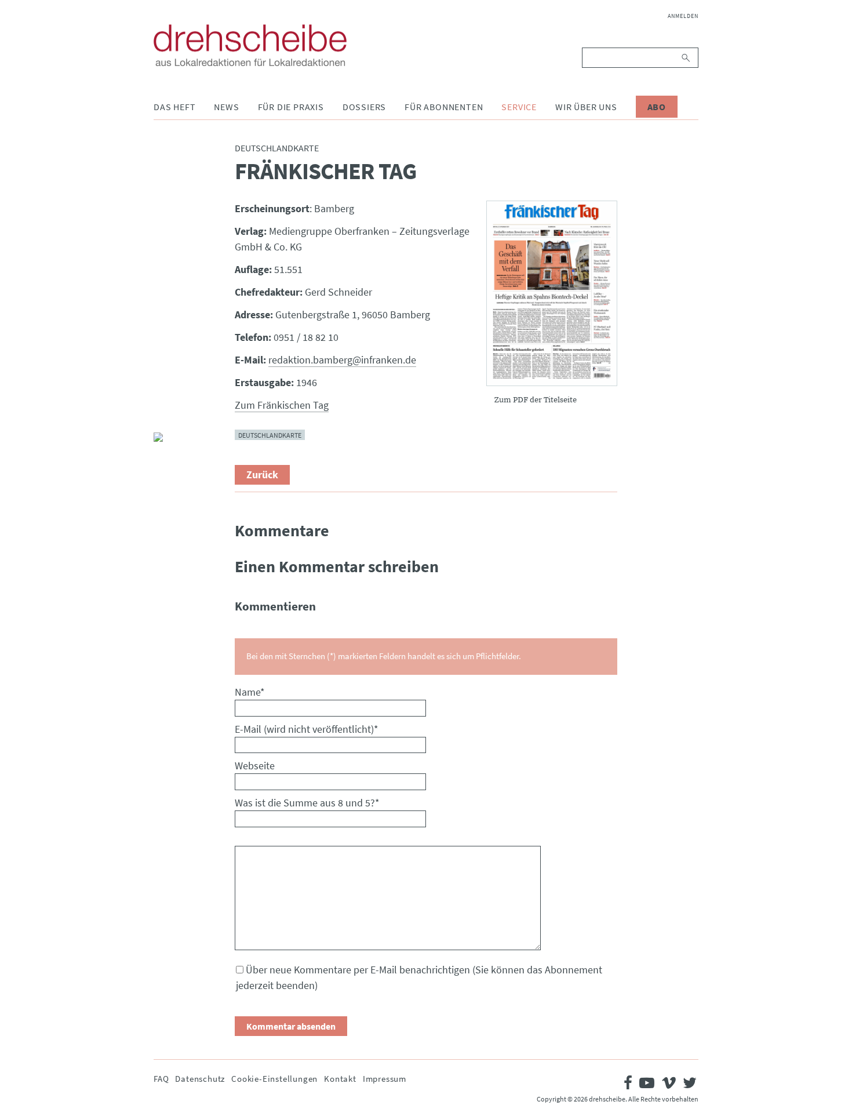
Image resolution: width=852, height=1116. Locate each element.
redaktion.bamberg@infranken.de (342, 359)
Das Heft (174, 106)
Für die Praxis (291, 106)
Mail (163, 414)
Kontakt (340, 1078)
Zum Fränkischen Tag (282, 405)
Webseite (255, 765)
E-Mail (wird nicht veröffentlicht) (306, 729)
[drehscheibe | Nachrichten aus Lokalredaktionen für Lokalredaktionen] (250, 45)
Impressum (384, 1078)
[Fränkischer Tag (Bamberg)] (551, 293)
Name (250, 692)
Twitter (163, 386)
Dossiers (364, 106)
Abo (656, 106)
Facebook (163, 358)
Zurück (262, 474)
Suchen (686, 58)
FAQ (161, 1078)
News (226, 106)
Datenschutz (200, 1078)
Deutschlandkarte (269, 435)
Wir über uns (586, 106)
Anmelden (683, 16)
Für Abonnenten (444, 106)
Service (519, 106)
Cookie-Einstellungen (274, 1078)
